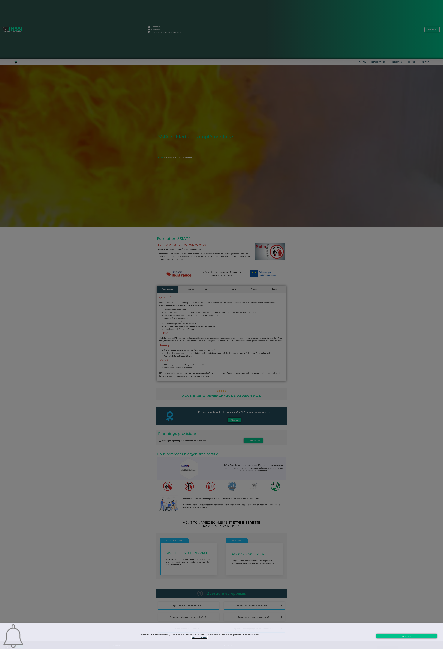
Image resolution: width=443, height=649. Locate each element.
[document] (221, 324)
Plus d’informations (199, 637)
